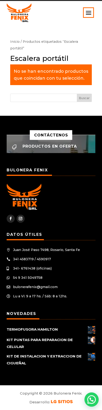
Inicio (15, 41)
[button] (91, 399)
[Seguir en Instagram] (21, 219)
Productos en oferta (50, 146)
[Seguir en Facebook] (11, 219)
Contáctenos (51, 135)
